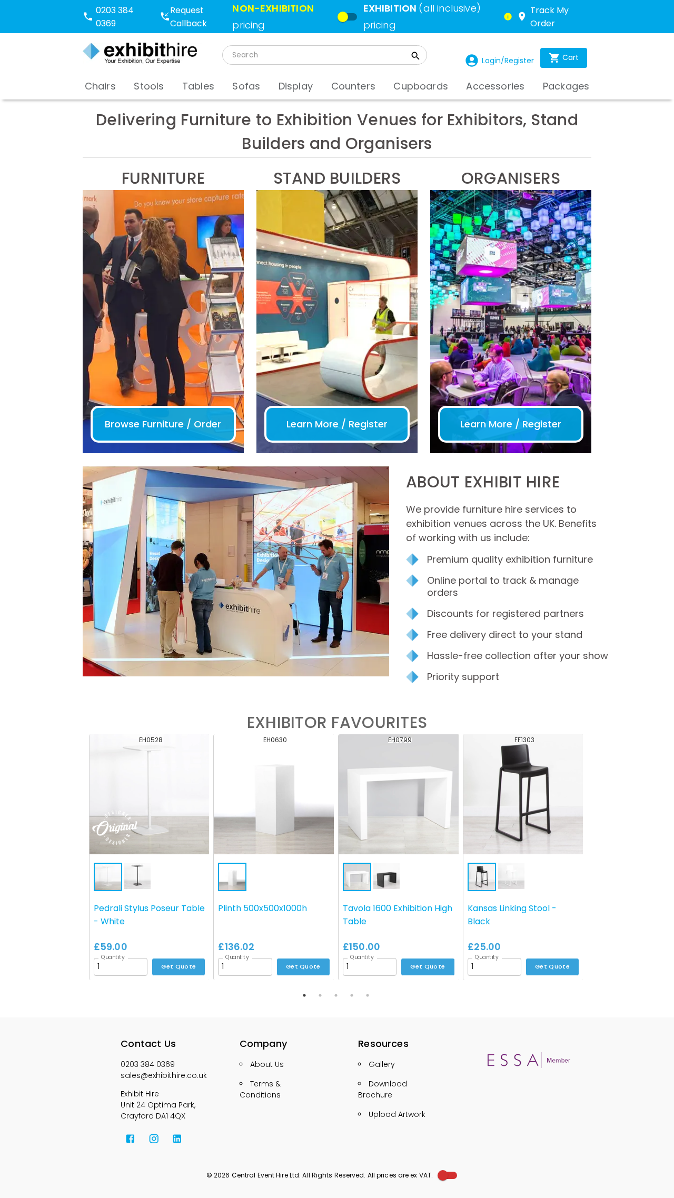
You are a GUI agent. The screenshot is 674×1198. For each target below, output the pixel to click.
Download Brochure (382, 1089)
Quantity (113, 957)
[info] (508, 16)
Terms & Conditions (260, 1089)
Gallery (382, 1064)
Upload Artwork (397, 1114)
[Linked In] (177, 1139)
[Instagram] (154, 1139)
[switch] (343, 17)
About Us (267, 1064)
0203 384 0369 (148, 1064)
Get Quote (178, 966)
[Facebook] (130, 1139)
